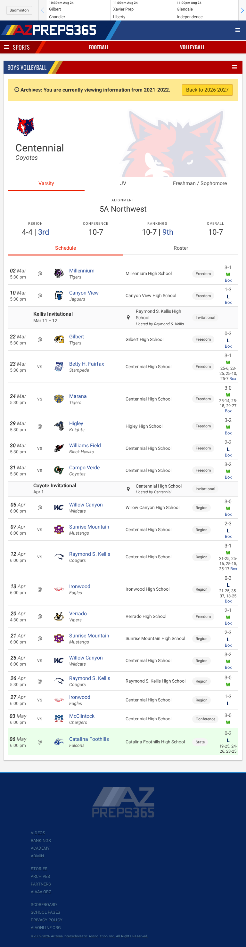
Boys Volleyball (26, 67)
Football (99, 47)
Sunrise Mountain (89, 530)
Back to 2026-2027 (207, 90)
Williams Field (85, 448)
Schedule (65, 248)
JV (123, 183)
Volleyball (192, 47)
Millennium (81, 274)
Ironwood (79, 589)
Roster (181, 248)
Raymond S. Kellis (89, 557)
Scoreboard (44, 904)
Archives (40, 876)
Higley (77, 426)
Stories (39, 868)
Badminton (19, 10)
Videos (38, 832)
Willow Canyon (86, 508)
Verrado (78, 617)
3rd (43, 232)
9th (167, 232)
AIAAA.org (41, 891)
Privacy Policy (46, 920)
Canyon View (84, 296)
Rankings (41, 840)
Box (228, 280)
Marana (78, 399)
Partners (41, 884)
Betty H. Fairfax (86, 367)
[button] (242, 10)
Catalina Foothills (89, 742)
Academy (40, 848)
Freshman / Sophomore (200, 183)
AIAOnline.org (46, 927)
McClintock (81, 719)
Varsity (46, 183)
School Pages (45, 912)
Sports (21, 47)
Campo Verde (84, 471)
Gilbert (76, 340)
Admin (37, 856)
